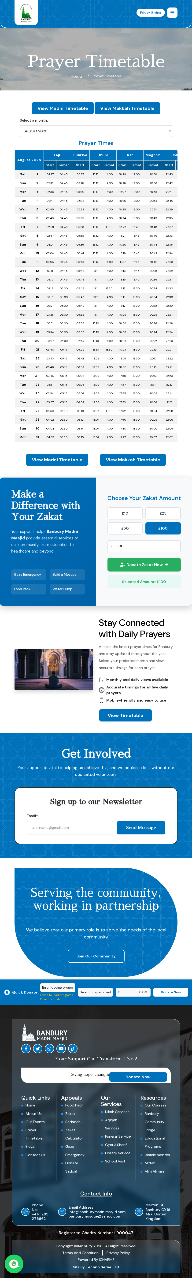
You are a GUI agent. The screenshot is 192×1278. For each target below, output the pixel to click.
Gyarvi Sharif (116, 1144)
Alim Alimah (154, 1171)
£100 (163, 528)
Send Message (141, 828)
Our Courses (155, 1105)
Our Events (35, 1121)
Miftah (150, 1163)
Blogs (30, 1146)
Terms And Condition (80, 1252)
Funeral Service (118, 1136)
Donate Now (138, 1077)
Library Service (117, 1153)
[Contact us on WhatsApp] (14, 1264)
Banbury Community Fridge (154, 1121)
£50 (125, 528)
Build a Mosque (65, 574)
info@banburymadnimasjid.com (97, 1211)
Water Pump (62, 589)
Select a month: (34, 120)
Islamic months (157, 1154)
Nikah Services (117, 1111)
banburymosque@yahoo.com (95, 1216)
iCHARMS (106, 1259)
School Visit (115, 1161)
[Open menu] (172, 12)
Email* (32, 815)
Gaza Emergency (27, 574)
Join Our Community (96, 956)
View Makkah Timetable (127, 108)
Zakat (70, 1113)
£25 (162, 513)
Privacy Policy (118, 1252)
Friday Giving (150, 13)
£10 (125, 513)
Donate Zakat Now (144, 564)
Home (76, 76)
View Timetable (125, 715)
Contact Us (35, 1154)
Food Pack (22, 589)
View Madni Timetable (62, 108)
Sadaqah (73, 1121)
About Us (34, 1113)
